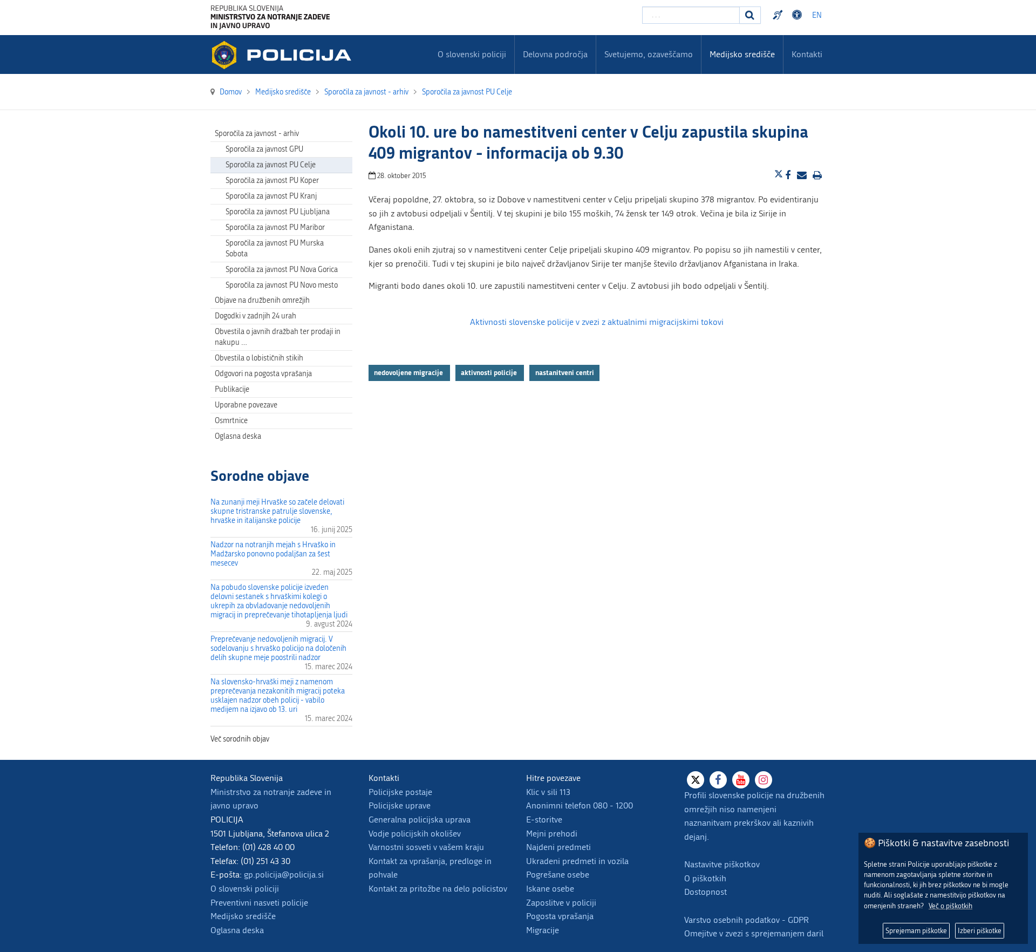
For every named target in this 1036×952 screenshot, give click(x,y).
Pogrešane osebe (557, 874)
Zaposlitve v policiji (561, 902)
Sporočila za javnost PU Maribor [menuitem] (275, 227)
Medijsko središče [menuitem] (742, 54)
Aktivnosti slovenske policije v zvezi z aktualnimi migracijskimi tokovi (597, 322)
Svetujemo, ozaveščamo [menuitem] (648, 54)
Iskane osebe (550, 888)
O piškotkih (705, 878)
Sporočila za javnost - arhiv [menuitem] (257, 133)
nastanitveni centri (564, 373)
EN (817, 15)
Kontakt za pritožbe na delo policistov (438, 888)
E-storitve (544, 819)
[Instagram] (763, 779)
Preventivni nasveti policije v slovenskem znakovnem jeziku (779, 15)
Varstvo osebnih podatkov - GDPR (746, 920)
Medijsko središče (243, 916)
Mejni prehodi (551, 833)
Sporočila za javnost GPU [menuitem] (264, 149)
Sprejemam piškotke (916, 931)
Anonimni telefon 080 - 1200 (579, 805)
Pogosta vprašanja (560, 916)
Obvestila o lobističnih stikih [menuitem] (259, 358)
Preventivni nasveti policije (259, 902)
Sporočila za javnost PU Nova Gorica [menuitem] (282, 269)
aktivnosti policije (490, 373)
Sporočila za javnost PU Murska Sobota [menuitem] (275, 249)
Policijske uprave (400, 805)
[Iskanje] (750, 15)
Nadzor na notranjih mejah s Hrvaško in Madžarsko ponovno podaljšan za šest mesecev (273, 554)
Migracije (542, 930)
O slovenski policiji (244, 888)
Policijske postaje (400, 792)
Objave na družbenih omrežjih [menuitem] (262, 300)
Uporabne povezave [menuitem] (246, 405)
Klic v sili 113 (548, 792)
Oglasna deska (238, 436)
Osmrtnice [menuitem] (231, 420)
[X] (695, 779)
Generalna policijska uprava (420, 819)
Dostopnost (798, 15)
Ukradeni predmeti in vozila (577, 861)
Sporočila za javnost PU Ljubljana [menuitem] (278, 211)
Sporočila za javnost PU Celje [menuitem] (271, 164)
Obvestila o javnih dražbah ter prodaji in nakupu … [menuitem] (277, 337)
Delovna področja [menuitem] (555, 54)
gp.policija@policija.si (284, 874)
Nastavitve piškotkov (722, 864)
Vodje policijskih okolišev (415, 833)
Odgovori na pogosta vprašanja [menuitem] (263, 373)
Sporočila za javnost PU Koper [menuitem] (272, 180)
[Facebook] (718, 779)
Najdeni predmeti (558, 847)
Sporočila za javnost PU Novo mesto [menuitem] (282, 285)
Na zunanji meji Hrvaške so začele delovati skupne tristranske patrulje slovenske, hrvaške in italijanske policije (277, 511)
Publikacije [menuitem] (232, 389)
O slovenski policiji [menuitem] (472, 54)
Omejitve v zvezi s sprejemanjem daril (753, 933)
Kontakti (807, 54)
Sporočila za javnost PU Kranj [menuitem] (271, 196)
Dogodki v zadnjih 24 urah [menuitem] (255, 316)
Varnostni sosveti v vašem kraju (426, 847)
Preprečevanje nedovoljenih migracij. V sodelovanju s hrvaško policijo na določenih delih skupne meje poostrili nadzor (278, 648)
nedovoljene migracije (409, 373)
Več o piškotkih (950, 906)
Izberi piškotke (979, 931)
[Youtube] (740, 779)
